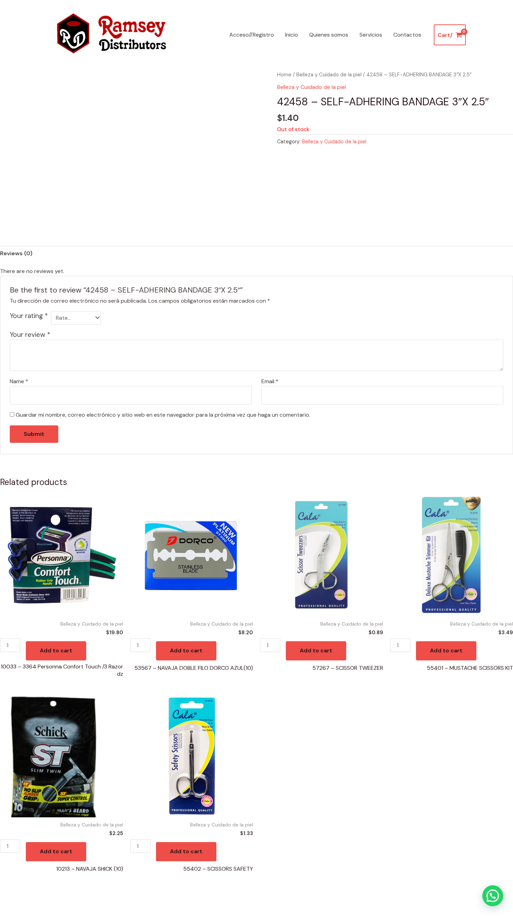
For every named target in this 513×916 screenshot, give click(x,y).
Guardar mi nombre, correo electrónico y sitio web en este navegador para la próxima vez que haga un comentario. (163, 414)
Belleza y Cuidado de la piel (329, 74)
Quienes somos (328, 34)
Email (269, 381)
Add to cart (56, 650)
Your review (30, 334)
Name (19, 381)
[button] (492, 895)
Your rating (29, 315)
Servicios (370, 34)
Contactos (407, 34)
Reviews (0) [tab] (16, 253)
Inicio (291, 34)
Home (284, 74)
